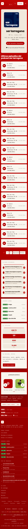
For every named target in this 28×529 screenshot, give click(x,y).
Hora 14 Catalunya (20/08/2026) (11, 121)
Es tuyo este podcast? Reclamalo (16, 47)
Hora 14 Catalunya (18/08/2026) (11, 215)
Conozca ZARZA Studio (10, 404)
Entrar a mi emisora (6, 437)
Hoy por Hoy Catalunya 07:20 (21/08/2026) (12, 103)
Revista (3, 495)
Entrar (20, 3)
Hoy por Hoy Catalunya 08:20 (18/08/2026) (12, 224)
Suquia (10, 315)
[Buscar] (15, 3)
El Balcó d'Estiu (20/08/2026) (11, 112)
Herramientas (4, 497)
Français (23, 501)
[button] (11, 391)
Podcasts (3, 492)
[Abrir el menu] (25, 3)
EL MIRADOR (6, 472)
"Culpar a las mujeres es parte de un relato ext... (13, 271)
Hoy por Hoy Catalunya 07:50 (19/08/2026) (12, 187)
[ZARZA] (2, 3)
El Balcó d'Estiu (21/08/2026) (11, 65)
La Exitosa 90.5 (12, 308)
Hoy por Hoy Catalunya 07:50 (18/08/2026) (12, 234)
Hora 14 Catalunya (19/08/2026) (11, 168)
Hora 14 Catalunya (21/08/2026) (11, 75)
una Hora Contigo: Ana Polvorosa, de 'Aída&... (13, 276)
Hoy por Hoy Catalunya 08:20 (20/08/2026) (12, 131)
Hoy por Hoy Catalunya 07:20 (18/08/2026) (12, 243)
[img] (14, 511)
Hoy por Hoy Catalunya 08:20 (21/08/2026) (12, 84)
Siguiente (16, 252)
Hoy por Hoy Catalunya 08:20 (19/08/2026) (12, 178)
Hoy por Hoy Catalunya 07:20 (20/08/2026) (12, 149)
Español (4, 501)
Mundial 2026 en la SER (8, 476)
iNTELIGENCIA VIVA (18, 514)
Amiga (10, 304)
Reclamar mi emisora (6, 435)
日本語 (18, 503)
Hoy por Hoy (6, 467)
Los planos (4, 432)
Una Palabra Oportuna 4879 (12, 291)
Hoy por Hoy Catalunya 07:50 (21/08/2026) (12, 93)
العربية (23, 503)
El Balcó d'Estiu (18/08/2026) (11, 206)
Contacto (3, 490)
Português (16, 501)
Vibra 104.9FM (12, 318)
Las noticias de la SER (8, 463)
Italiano (12, 503)
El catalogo (4, 488)
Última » (22, 252)
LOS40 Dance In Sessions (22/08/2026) (13, 281)
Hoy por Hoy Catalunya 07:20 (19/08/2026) (12, 196)
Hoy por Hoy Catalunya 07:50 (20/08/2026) (12, 140)
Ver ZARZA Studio (9, 365)
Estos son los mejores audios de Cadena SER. (14, 480)
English (10, 501)
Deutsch (6, 503)
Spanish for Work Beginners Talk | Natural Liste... (13, 266)
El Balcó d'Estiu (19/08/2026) (11, 159)
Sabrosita (11, 311)
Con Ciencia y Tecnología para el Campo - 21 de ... (13, 286)
